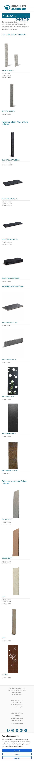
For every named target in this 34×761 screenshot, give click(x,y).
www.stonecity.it (17, 707)
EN (23, 16)
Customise (17, 754)
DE (26, 16)
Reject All (17, 758)
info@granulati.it (17, 692)
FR (28, 16)
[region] (17, 747)
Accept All (17, 751)
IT (21, 16)
